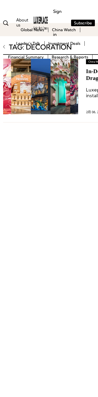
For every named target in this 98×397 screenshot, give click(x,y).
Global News (32, 29)
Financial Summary (26, 57)
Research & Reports (70, 57)
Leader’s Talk (28, 43)
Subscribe (83, 22)
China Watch (64, 29)
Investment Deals (64, 43)
